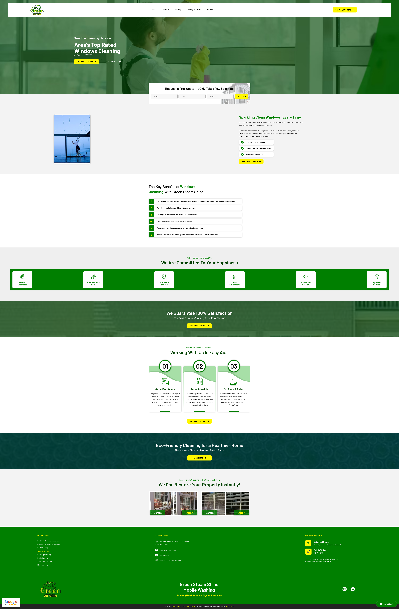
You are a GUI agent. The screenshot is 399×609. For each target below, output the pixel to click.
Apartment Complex (44, 561)
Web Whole (230, 606)
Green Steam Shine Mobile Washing (184, 606)
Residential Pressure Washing (48, 541)
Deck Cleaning (42, 558)
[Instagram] (344, 589)
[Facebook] (353, 589)
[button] (154, 10)
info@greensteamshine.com (170, 560)
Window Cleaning (43, 551)
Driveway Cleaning (44, 555)
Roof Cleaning (42, 548)
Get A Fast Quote (321, 542)
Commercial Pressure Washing (48, 544)
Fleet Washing (42, 565)
